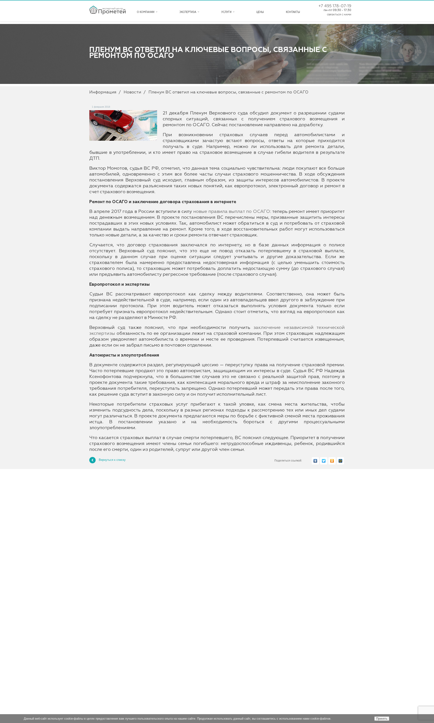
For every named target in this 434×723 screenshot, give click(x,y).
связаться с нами (339, 15)
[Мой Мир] (340, 460)
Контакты (293, 12)
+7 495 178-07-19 (334, 6)
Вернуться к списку (112, 460)
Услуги (227, 12)
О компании (146, 12)
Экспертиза (188, 12)
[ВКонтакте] (315, 460)
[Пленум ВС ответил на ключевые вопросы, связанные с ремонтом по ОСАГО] (123, 112)
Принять (381, 718)
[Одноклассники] (332, 460)
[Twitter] (323, 460)
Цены (260, 12)
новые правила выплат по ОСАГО (231, 211)
